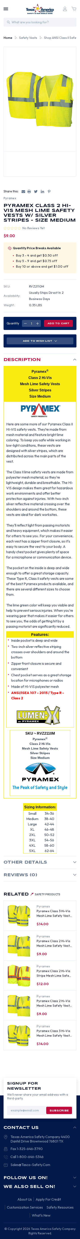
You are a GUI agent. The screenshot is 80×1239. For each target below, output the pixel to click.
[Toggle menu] (6, 8)
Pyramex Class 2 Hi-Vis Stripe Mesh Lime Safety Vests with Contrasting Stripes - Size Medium (54, 973)
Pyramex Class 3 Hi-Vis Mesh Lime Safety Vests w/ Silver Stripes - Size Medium (54, 913)
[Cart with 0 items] (73, 9)
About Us (24, 1199)
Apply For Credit (48, 1199)
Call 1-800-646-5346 (27, 1156)
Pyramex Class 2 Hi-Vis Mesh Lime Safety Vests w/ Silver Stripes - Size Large (54, 1003)
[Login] (65, 9)
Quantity (13, 323)
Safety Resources (60, 1207)
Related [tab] (32, 894)
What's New (41, 1215)
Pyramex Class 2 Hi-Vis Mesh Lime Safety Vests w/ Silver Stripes (54, 943)
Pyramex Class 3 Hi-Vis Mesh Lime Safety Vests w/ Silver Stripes (54, 1033)
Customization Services (25, 1207)
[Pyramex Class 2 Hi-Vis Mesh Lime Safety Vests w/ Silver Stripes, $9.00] (19, 946)
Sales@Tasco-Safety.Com (30, 1164)
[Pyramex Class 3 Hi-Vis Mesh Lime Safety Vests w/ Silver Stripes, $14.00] (19, 1035)
